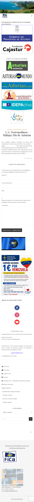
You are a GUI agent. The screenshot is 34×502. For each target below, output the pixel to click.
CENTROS (6, 370)
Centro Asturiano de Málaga (17, 129)
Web (3, 190)
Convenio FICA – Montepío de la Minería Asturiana (16, 381)
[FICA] (5, 15)
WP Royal (20, 499)
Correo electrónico (7, 183)
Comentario (5, 205)
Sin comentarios (28, 158)
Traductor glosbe (7, 402)
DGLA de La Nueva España (9, 398)
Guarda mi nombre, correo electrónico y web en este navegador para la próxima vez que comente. (16, 201)
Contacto (5, 377)
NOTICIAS (6, 366)
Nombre (4, 175)
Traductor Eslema (7, 395)
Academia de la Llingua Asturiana (11, 391)
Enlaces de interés (8, 384)
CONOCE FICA (7, 373)
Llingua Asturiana (6, 388)
